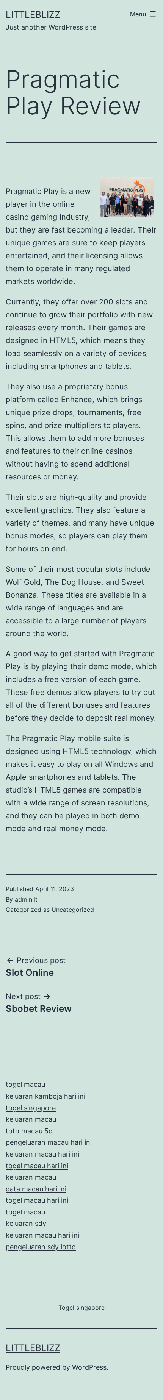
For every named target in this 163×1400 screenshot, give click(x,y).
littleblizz (33, 14)
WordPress (89, 1367)
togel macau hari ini (37, 1200)
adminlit (26, 899)
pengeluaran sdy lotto (41, 1247)
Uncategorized (73, 909)
